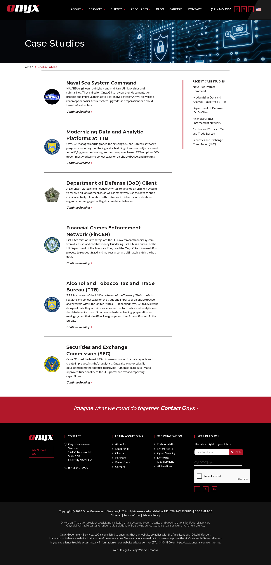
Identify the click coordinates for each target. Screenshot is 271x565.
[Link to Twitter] (244, 9)
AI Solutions (164, 466)
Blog (160, 9)
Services (96, 9)
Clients (117, 9)
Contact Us (39, 451)
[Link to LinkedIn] (251, 9)
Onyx (29, 66)
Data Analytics (166, 444)
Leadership (122, 448)
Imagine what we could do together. (134, 407)
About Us (120, 444)
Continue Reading (78, 111)
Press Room (122, 462)
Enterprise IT (165, 448)
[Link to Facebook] (237, 9)
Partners (120, 457)
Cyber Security (166, 453)
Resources (140, 9)
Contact (195, 9)
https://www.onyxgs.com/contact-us (198, 542)
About (76, 9)
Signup (236, 452)
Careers (176, 9)
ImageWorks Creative (145, 550)
